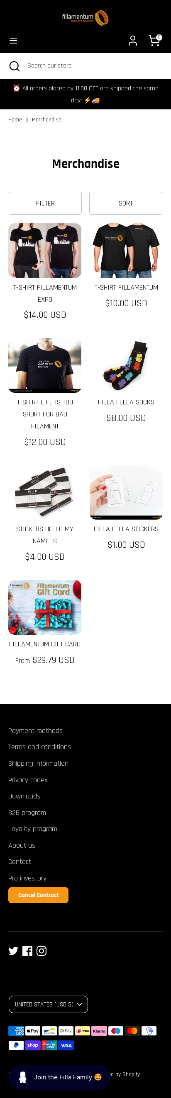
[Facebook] (27, 951)
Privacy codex (27, 780)
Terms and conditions (39, 747)
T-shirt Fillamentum (126, 287)
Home (15, 119)
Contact (19, 861)
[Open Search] (13, 66)
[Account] (133, 38)
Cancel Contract (38, 895)
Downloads (24, 796)
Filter (45, 203)
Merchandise (46, 119)
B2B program (27, 812)
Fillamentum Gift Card (45, 644)
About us (21, 845)
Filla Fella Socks (126, 402)
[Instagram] (41, 951)
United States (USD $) (44, 1004)
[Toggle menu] (13, 40)
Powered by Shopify (117, 1074)
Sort (126, 203)
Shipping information (38, 763)
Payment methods (35, 730)
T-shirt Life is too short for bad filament (45, 414)
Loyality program (32, 829)
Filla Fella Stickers (126, 529)
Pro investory (27, 878)
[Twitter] (13, 951)
